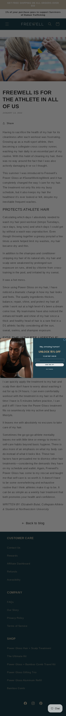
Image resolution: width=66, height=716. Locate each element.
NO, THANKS (49, 369)
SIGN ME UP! (49, 364)
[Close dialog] (64, 340)
